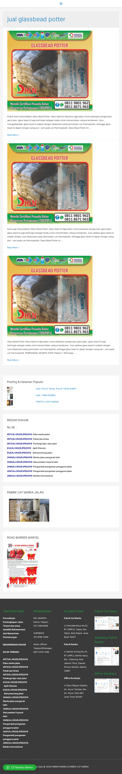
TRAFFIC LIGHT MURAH (47, 402)
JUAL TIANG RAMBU (45, 395)
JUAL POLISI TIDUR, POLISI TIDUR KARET (56, 389)
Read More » (13, 135)
